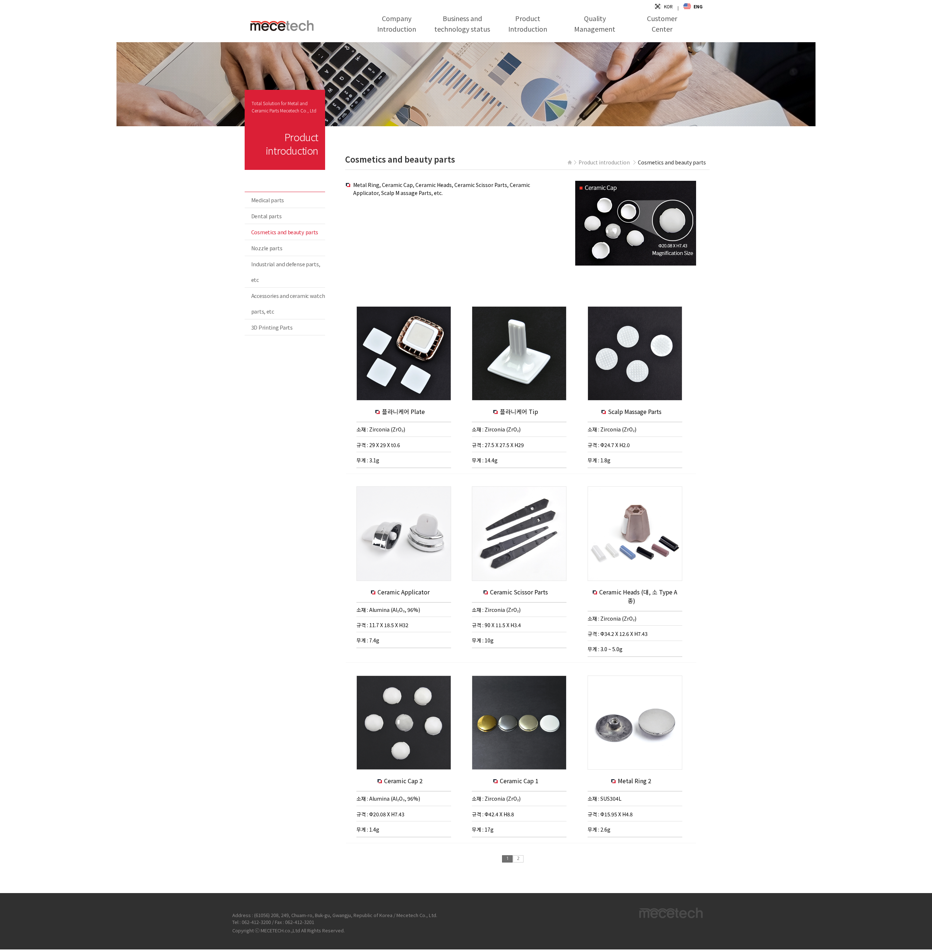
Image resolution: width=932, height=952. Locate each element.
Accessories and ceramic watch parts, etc (288, 303)
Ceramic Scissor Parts (519, 591)
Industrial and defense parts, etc (285, 271)
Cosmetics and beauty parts (285, 232)
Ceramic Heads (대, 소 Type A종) (638, 596)
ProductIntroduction (527, 23)
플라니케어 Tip (520, 411)
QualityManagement (594, 23)
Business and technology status (462, 23)
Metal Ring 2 (635, 780)
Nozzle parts (267, 248)
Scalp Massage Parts (635, 411)
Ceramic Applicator (404, 591)
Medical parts (267, 200)
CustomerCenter (662, 23)
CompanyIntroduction (396, 23)
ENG (698, 6)
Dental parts (266, 216)
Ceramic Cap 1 (520, 780)
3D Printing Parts (272, 327)
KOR (668, 6)
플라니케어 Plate (404, 411)
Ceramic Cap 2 (404, 780)
